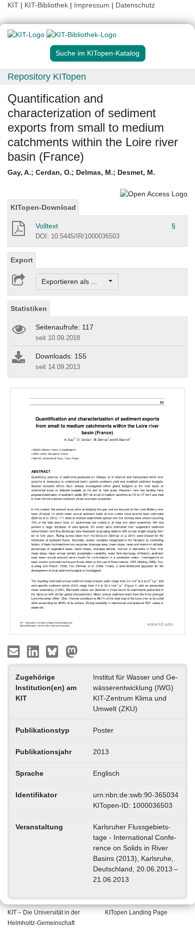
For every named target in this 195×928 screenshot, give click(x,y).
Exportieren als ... (74, 281)
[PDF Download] (17, 231)
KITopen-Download (43, 207)
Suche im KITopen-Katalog (98, 53)
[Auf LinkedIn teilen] (34, 651)
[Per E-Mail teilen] (15, 651)
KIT (13, 5)
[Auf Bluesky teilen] (55, 651)
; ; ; (81, 172)
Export (21, 260)
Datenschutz (135, 5)
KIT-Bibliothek (47, 5)
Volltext (47, 226)
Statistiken (28, 308)
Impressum (92, 5)
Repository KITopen (47, 77)
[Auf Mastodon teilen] (72, 651)
